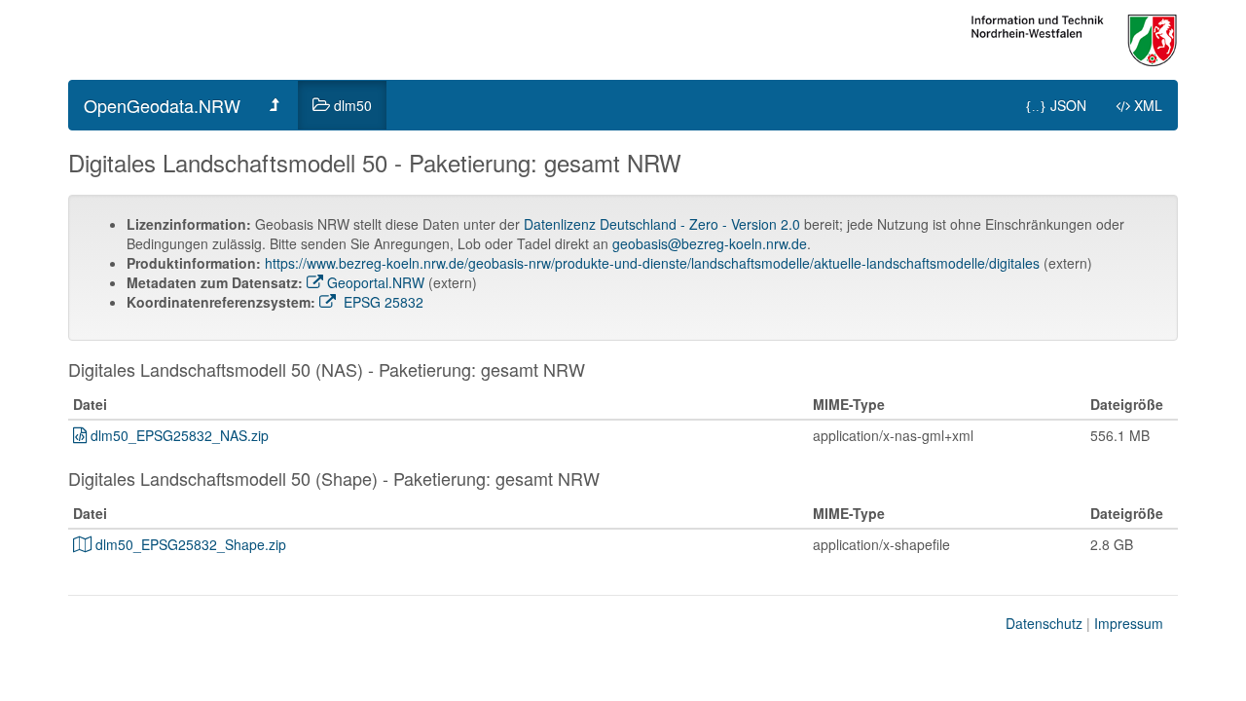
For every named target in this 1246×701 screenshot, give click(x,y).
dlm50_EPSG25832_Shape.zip (190, 544)
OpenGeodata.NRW (162, 105)
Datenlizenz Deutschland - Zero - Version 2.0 (662, 224)
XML (1148, 105)
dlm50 (353, 105)
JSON (1055, 105)
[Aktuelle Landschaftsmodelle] (276, 105)
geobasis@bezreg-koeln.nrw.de (709, 243)
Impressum (1128, 623)
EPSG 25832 (381, 302)
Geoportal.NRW (375, 282)
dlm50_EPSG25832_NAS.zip (180, 435)
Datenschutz (1044, 623)
